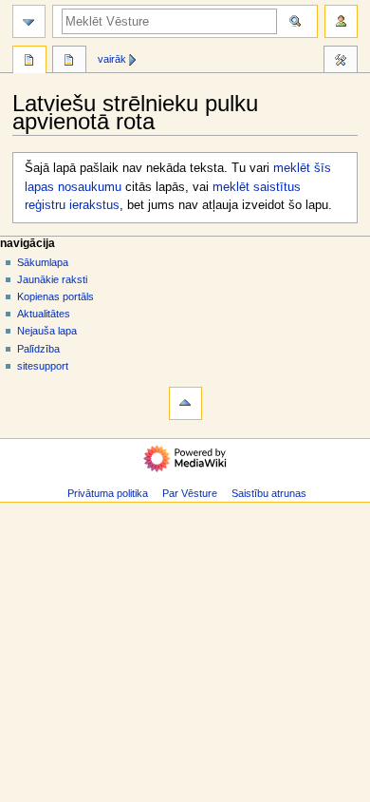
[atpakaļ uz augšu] (185, 403)
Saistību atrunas (268, 493)
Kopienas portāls (55, 296)
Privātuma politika (107, 493)
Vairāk (112, 59)
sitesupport (42, 366)
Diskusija (69, 62)
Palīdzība (38, 348)
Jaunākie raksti (52, 279)
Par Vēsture (189, 493)
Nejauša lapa (47, 330)
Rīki (340, 62)
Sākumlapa (42, 262)
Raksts (29, 62)
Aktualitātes (43, 313)
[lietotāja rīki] (341, 21)
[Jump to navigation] (29, 21)
